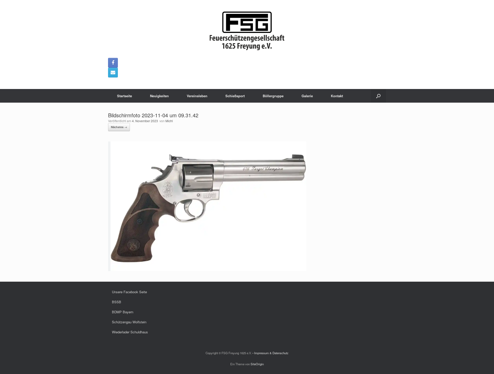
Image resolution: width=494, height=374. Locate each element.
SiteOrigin (257, 364)
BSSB (116, 301)
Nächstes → (119, 127)
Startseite (124, 95)
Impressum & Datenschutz (271, 353)
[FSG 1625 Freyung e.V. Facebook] (113, 63)
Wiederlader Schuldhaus (130, 332)
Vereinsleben (197, 95)
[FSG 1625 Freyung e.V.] (247, 31)
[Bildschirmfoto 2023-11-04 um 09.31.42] (207, 269)
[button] (378, 96)
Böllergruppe (273, 95)
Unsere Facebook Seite (129, 291)
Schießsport (235, 95)
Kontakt (337, 95)
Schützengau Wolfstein (129, 321)
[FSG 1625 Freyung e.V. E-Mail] (113, 72)
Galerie (307, 95)
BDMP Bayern (122, 311)
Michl (169, 121)
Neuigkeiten (159, 95)
